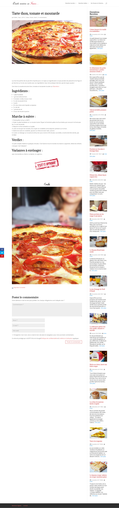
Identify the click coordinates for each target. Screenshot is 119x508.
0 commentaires (42, 17)
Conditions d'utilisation (66, 338)
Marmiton (56, 86)
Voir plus (100, 48)
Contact (25, 505)
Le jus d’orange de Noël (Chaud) (97, 290)
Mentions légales (16, 505)
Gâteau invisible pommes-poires (98, 111)
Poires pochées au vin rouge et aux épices (97, 215)
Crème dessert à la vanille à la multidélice (98, 30)
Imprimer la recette (19, 287)
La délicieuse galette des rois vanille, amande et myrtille (97, 328)
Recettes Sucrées (70, 3)
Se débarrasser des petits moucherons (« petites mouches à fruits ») (98, 69)
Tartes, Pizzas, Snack (31, 17)
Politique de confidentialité (49, 338)
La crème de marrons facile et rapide (97, 403)
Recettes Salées (83, 3)
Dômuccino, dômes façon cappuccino (98, 176)
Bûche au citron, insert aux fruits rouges (98, 365)
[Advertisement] (47, 73)
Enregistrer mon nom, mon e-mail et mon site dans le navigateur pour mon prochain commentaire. (44, 335)
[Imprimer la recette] (12, 287)
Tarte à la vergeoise (96, 441)
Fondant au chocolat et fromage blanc (97, 150)
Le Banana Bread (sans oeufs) (97, 251)
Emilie (15, 17)
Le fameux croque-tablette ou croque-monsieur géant (98, 476)
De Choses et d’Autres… (97, 3)
